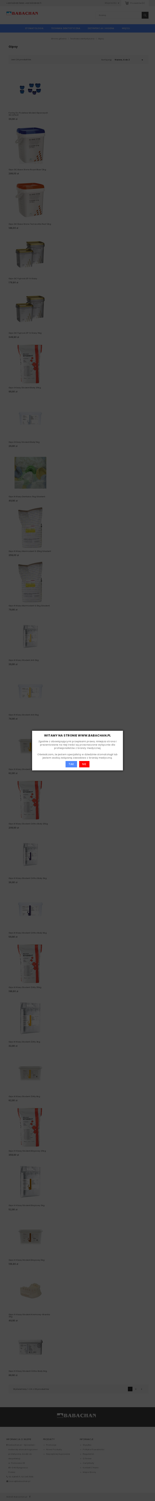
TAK (71, 764)
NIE (84, 764)
